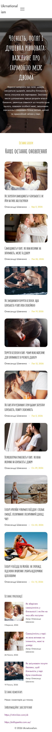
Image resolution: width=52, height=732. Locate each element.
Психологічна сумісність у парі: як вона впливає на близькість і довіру (22, 459)
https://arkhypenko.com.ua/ (18, 722)
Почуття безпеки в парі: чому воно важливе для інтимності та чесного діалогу (25, 354)
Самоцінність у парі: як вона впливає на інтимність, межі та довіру (23, 250)
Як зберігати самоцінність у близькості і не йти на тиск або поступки (24, 198)
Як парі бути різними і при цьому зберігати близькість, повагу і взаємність (25, 407)
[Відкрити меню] (22, 9)
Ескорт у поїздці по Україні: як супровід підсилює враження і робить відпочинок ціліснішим (24, 571)
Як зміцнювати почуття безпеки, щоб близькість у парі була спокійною (22, 302)
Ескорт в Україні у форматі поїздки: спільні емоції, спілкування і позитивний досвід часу (24, 514)
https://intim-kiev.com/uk (16, 715)
